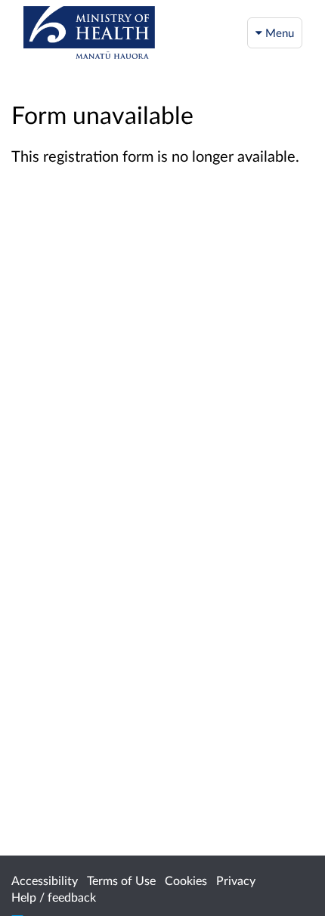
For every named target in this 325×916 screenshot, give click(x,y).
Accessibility (44, 880)
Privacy (235, 880)
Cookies (186, 880)
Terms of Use (121, 880)
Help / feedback (53, 897)
